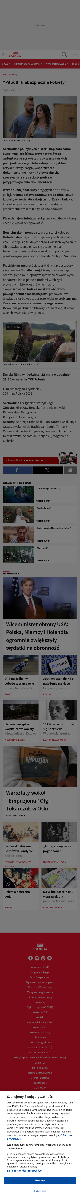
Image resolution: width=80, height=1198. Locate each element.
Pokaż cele (40, 1191)
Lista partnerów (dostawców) (24, 1170)
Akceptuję (39, 1180)
